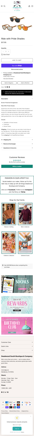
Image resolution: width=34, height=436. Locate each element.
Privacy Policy (4, 411)
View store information (8, 78)
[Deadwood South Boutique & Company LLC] (17, 6)
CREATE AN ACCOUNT (17, 93)
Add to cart (17, 60)
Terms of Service (5, 413)
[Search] (5, 6)
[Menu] (1, 6)
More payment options (17, 69)
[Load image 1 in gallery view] (17, 24)
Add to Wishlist (25, 83)
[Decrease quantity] (2, 51)
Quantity (3, 48)
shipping (6, 135)
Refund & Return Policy (14, 411)
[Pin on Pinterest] (9, 87)
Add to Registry (9, 83)
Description (4, 98)
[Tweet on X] (5, 87)
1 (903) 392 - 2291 (6, 388)
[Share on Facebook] (7, 87)
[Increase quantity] (9, 51)
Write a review (17, 166)
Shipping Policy (25, 411)
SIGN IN (7, 93)
